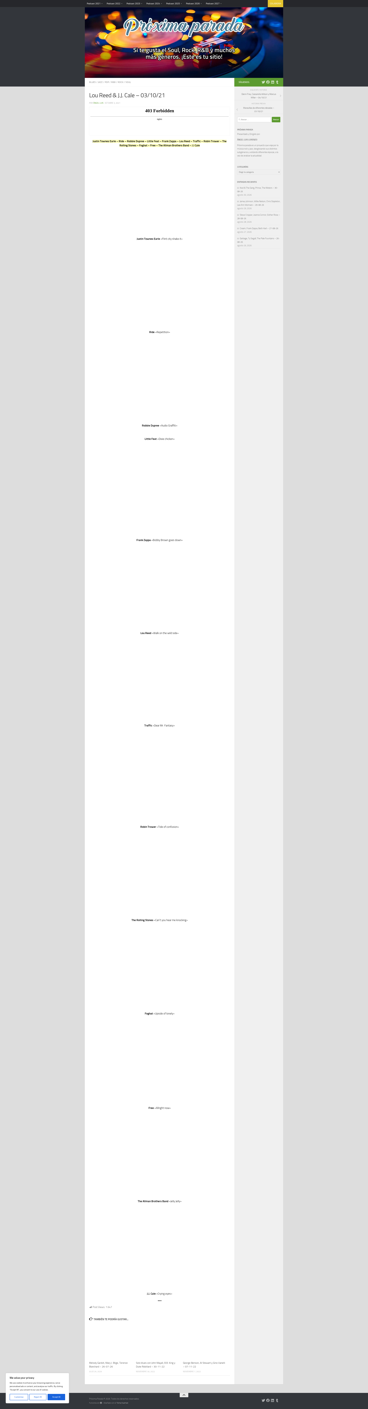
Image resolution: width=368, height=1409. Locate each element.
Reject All (38, 1397)
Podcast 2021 (93, 3)
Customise (18, 1397)
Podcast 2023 (133, 3)
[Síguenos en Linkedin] (272, 82)
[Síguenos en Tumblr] (277, 82)
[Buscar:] (254, 119)
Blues (92, 82)
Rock (120, 82)
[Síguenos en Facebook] (268, 82)
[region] (37, 1388)
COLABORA (275, 3)
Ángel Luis (98, 103)
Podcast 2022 (113, 3)
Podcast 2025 (173, 3)
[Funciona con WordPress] (101, 1403)
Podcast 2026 (193, 3)
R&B (113, 82)
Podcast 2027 (213, 3)
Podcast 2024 (153, 3)
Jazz (100, 82)
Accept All (56, 1397)
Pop (107, 82)
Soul (128, 82)
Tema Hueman (122, 1403)
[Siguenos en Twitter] (263, 82)
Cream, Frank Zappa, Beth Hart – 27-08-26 (259, 228)
